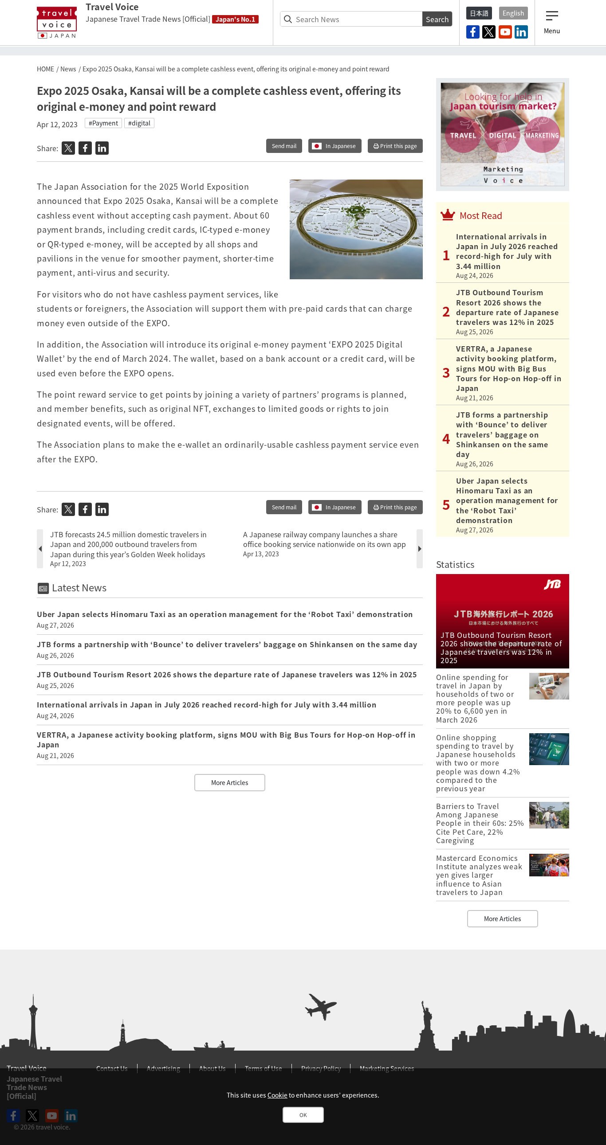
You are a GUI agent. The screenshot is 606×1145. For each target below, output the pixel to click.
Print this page (398, 146)
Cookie (277, 1094)
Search (437, 19)
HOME (45, 68)
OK (303, 1115)
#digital (139, 122)
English (513, 12)
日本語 (479, 12)
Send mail (284, 146)
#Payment (103, 122)
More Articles (229, 782)
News (68, 68)
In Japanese (341, 146)
